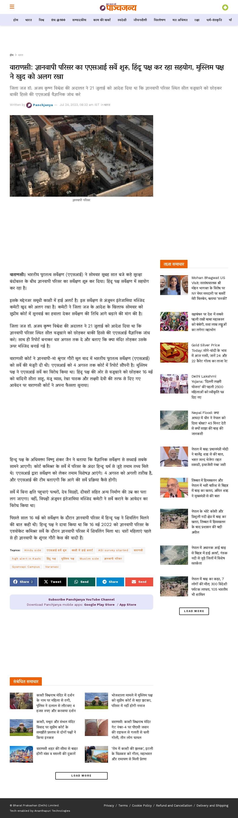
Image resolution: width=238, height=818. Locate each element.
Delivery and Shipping (212, 805)
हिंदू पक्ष (51, 558)
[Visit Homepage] (118, 7)
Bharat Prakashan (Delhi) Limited (36, 805)
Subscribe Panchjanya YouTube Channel (81, 599)
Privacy (109, 805)
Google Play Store (99, 604)
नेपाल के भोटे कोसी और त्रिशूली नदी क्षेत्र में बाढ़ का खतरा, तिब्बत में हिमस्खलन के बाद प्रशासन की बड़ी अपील (209, 521)
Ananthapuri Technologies (52, 810)
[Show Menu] (12, 7)
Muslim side (89, 558)
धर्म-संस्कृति (214, 20)
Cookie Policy (142, 805)
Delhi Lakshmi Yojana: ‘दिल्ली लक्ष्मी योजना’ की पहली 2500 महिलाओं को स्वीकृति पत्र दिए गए (208, 386)
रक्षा (197, 20)
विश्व (41, 20)
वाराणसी (138, 550)
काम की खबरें (102, 20)
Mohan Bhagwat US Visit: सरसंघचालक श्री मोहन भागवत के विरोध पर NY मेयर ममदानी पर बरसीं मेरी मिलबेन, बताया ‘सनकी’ (209, 288)
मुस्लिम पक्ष (67, 558)
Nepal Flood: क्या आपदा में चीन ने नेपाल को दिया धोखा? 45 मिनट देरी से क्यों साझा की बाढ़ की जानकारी (209, 423)
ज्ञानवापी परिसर (113, 558)
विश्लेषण (159, 20)
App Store (127, 604)
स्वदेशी (122, 20)
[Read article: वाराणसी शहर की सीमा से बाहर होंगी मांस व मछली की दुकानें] (21, 754)
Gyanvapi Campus (26, 566)
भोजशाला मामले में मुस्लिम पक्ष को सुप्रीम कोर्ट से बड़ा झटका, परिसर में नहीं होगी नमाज (132, 700)
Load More (81, 775)
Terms (123, 805)
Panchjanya (43, 105)
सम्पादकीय (79, 20)
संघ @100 (58, 20)
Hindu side (32, 550)
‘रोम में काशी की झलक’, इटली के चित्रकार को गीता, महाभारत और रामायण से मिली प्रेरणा (132, 753)
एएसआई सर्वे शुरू (56, 550)
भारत (28, 20)
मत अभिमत (180, 20)
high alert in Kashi (26, 558)
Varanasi (52, 566)
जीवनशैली (140, 20)
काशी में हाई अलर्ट (82, 550)
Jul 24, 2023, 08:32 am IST (79, 105)
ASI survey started (113, 550)
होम (15, 20)
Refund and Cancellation (174, 805)
